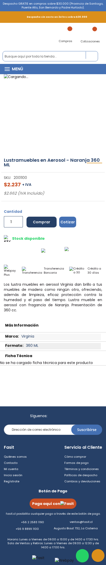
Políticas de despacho (80, 475)
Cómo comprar (75, 457)
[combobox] (50, 56)
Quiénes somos (15, 457)
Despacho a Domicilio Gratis (27, 252)
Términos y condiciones (81, 469)
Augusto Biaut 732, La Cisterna (76, 528)
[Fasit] (30, 37)
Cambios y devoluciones (82, 481)
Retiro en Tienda (54, 252)
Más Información (22, 325)
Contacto (10, 463)
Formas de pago (76, 463)
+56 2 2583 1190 (32, 522)
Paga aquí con (46, 503)
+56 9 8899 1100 (27, 529)
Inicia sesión (13, 475)
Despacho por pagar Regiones (84, 252)
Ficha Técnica (18, 355)
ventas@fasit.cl (81, 522)
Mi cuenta (11, 469)
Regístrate (11, 481)
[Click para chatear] (82, 555)
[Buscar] (92, 55)
